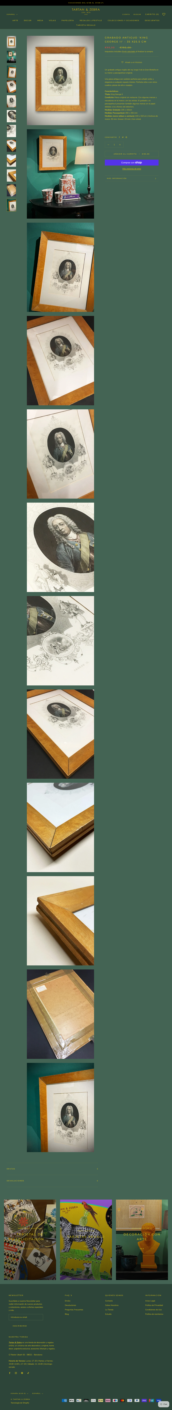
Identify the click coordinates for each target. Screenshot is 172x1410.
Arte (15, 20)
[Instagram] (16, 1372)
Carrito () (152, 14)
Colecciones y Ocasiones (123, 20)
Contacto (109, 1301)
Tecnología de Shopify (20, 1403)
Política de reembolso (154, 1314)
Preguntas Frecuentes (74, 1309)
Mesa (40, 20)
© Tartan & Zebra (20, 1399)
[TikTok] (28, 1372)
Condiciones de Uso (153, 1309)
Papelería (68, 20)
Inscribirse (20, 1326)
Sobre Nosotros (112, 1305)
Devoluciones (15, 1181)
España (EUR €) (18, 1393)
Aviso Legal (150, 1301)
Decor (28, 20)
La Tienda (109, 1309)
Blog (67, 1314)
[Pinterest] (126, 137)
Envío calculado (129, 51)
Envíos (11, 1169)
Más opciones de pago (131, 168)
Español (11, 14)
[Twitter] (123, 137)
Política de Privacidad (154, 1305)
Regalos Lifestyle (91, 20)
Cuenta (126, 14)
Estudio (108, 1314)
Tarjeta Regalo (86, 25)
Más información (117, 178)
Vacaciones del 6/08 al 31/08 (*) (86, 3)
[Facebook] (119, 137)
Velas (52, 20)
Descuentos (152, 20)
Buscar (137, 14)
